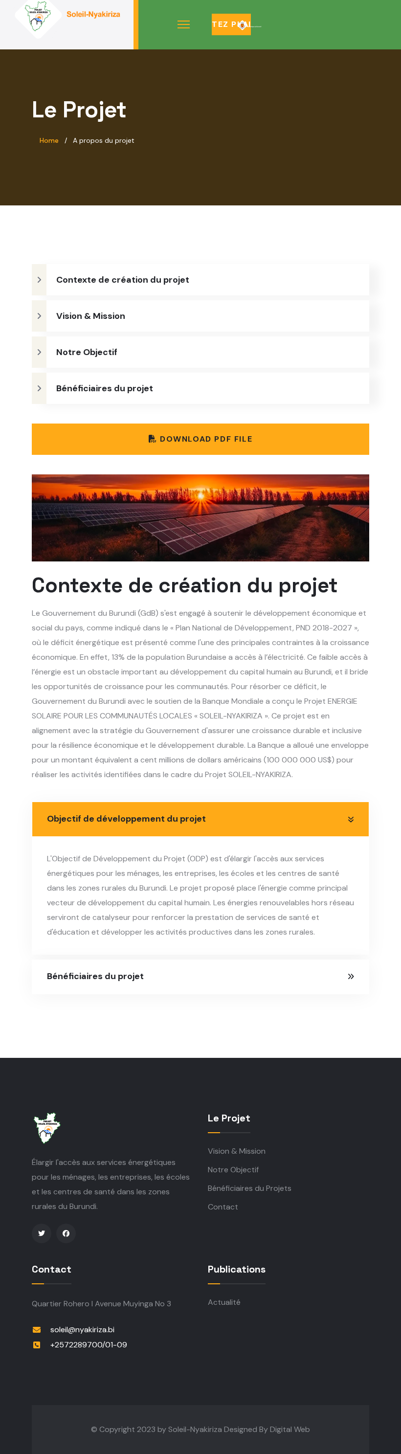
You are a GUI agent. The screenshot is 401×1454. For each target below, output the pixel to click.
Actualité (224, 1302)
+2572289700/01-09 (88, 1345)
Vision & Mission (90, 316)
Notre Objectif (86, 352)
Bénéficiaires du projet (104, 388)
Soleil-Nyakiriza (195, 1429)
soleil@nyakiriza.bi (82, 1329)
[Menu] (184, 24)
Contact (223, 1207)
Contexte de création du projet (122, 280)
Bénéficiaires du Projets (249, 1188)
